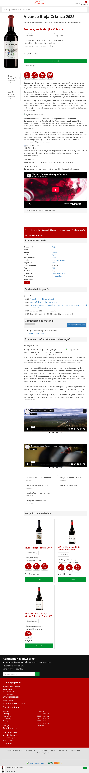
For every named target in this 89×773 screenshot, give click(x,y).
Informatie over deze (38, 479)
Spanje (54, 255)
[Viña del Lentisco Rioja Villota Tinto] (72, 532)
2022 (54, 263)
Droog (54, 252)
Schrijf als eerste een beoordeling (36, 23)
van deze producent (37, 486)
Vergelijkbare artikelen (34, 235)
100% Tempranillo (59, 273)
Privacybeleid (75, 750)
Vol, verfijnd (64, 554)
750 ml (54, 268)
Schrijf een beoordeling (76, 325)
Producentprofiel (78, 230)
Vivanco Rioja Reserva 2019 (38, 548)
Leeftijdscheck (63, 750)
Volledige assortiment (11, 732)
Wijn (54, 247)
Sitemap (53, 750)
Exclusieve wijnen (9, 738)
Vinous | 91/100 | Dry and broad (42, 299)
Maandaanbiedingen (10, 735)
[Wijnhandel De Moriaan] (39, 3)
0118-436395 (8, 701)
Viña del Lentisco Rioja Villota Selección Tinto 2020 (38, 614)
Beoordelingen (64, 230)
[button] (27, 75)
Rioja (54, 257)
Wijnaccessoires (8, 743)
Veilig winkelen (43, 750)
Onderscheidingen (49, 230)
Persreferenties (8, 740)
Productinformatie (32, 230)
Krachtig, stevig (32, 553)
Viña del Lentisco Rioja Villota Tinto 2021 (69, 548)
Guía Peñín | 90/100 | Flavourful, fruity (44, 302)
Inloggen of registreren (14, 750)
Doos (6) (55, 61)
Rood (54, 249)
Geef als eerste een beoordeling (36, 333)
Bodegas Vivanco (58, 260)
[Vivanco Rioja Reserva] (39, 532)
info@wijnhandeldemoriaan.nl (14, 703)
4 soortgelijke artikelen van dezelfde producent (65, 23)
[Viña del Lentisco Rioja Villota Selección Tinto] (39, 598)
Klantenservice (30, 750)
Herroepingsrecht (43, 753)
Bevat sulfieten (57, 276)
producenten (69, 485)
